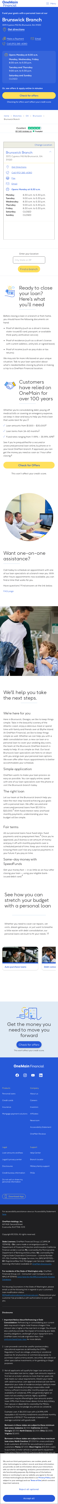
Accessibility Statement (40, 1127)
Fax (13, 178)
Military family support (40, 1166)
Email (14, 183)
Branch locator (36, 1159)
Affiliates (34, 1113)
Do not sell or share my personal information (12, 1180)
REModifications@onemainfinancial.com (20, 1295)
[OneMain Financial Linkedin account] (41, 1075)
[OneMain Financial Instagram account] (25, 1075)
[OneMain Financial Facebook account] (17, 1075)
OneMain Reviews (38, 1134)
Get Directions (19, 167)
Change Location (43, 144)
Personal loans (8, 1093)
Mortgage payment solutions (14, 1113)
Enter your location (29, 253)
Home (6, 116)
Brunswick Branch (19, 152)
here (4, 1214)
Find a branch (29, 269)
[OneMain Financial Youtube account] (33, 1075)
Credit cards (7, 1100)
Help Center (35, 1152)
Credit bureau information (13, 1173)
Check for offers (29, 95)
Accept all (29, 1498)
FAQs (32, 1173)
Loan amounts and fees (12, 1152)
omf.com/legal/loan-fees (15, 1339)
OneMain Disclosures (41, 1264)
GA (27, 116)
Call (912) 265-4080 (17, 43)
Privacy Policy (45, 1477)
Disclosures (7, 1166)
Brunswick (37, 116)
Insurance (6, 1107)
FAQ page (8, 591)
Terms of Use (36, 1480)
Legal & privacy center (12, 1159)
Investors (34, 1107)
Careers (33, 1100)
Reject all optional (29, 1489)
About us (34, 1093)
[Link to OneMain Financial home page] (29, 1066)
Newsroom (35, 1120)
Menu (53, 3)
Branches (17, 116)
